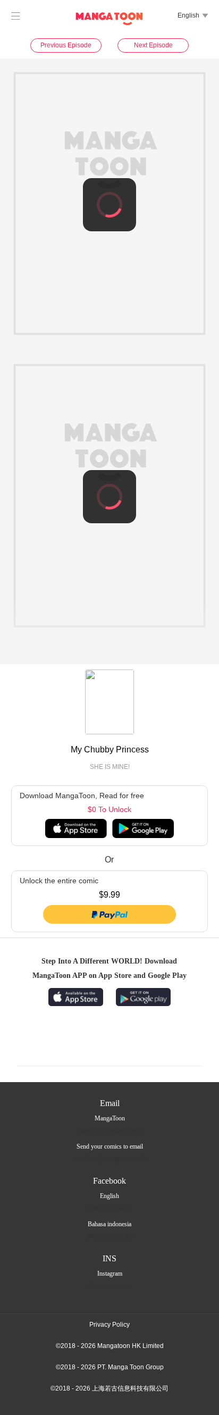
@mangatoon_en (109, 1286)
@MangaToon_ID (110, 1236)
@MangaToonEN (109, 1208)
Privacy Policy (109, 1324)
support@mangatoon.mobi (109, 1130)
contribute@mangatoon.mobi (109, 1158)
